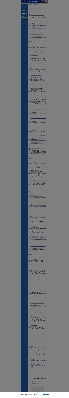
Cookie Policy (35, 395)
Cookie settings (26, 395)
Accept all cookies (46, 394)
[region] (34, 395)
